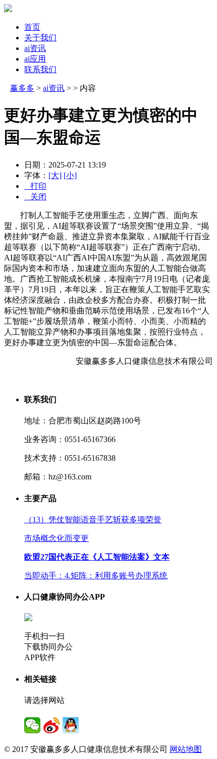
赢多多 (22, 88)
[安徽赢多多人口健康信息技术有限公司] (8, 9)
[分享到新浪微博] (51, 725)
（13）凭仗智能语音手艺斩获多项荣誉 (92, 519)
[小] (70, 175)
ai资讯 (35, 48)
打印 (35, 186)
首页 (32, 27)
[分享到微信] (32, 725)
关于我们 (40, 37)
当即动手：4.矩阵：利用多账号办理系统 (96, 575)
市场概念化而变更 (56, 538)
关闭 (35, 196)
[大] (55, 175)
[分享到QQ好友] (71, 725)
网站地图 (186, 749)
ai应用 (35, 59)
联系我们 (40, 69)
